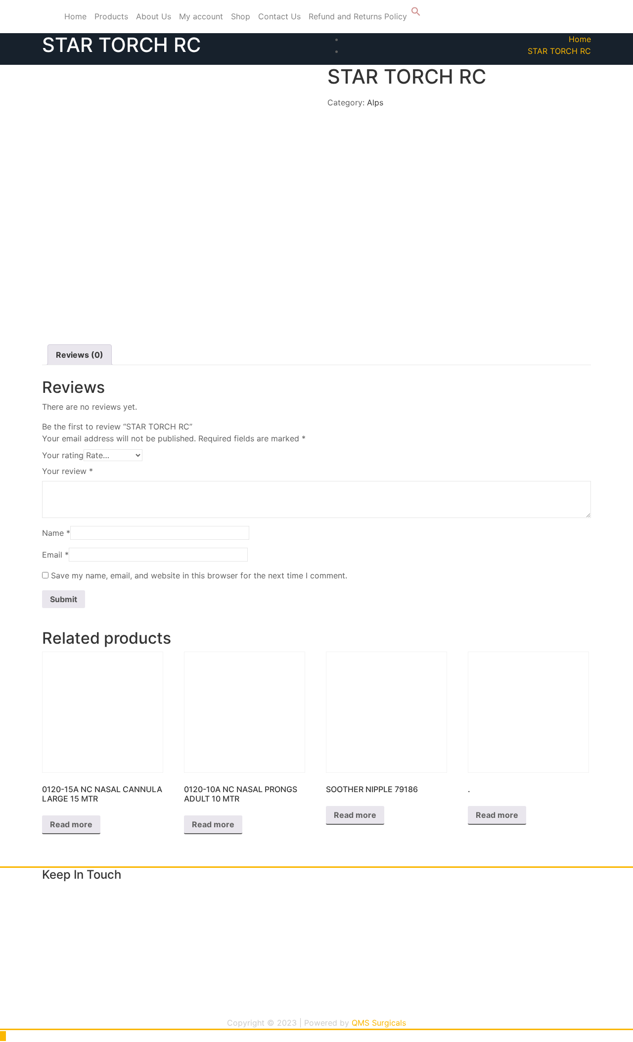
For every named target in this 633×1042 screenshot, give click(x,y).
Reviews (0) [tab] (79, 355)
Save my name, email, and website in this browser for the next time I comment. (199, 575)
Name (56, 533)
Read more (71, 824)
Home (75, 16)
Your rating (63, 455)
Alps (375, 102)
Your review (67, 471)
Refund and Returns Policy (358, 16)
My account (201, 16)
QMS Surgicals (379, 1023)
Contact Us (279, 16)
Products (111, 16)
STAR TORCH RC (559, 51)
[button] (416, 13)
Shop (240, 16)
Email (55, 555)
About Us (153, 16)
